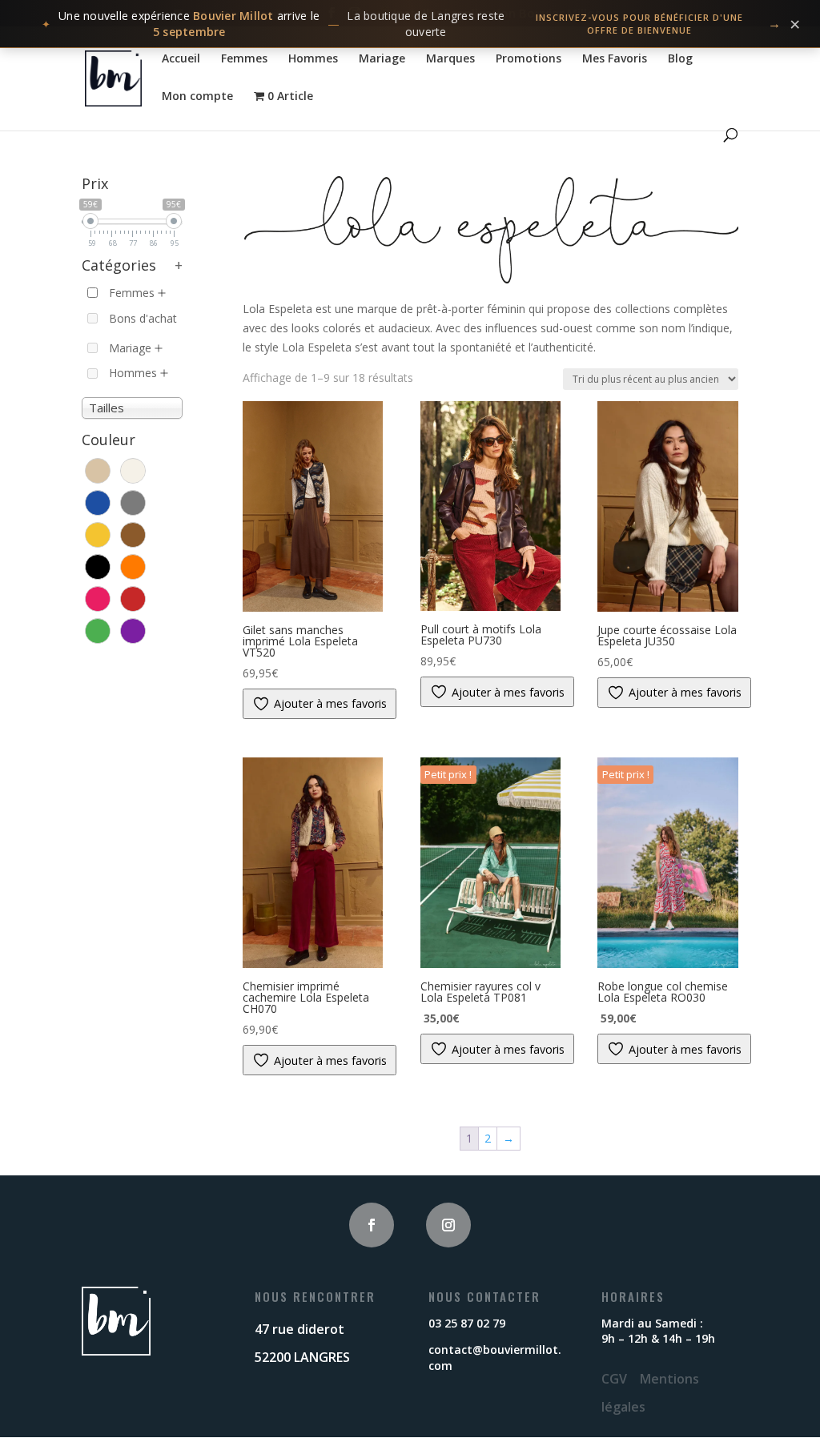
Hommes (313, 59)
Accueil (181, 59)
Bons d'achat (143, 318)
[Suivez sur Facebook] (371, 1225)
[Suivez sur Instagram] (448, 1225)
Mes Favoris (614, 59)
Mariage (382, 59)
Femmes (244, 59)
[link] (410, 24)
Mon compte (197, 96)
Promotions (528, 59)
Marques (450, 59)
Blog (680, 59)
